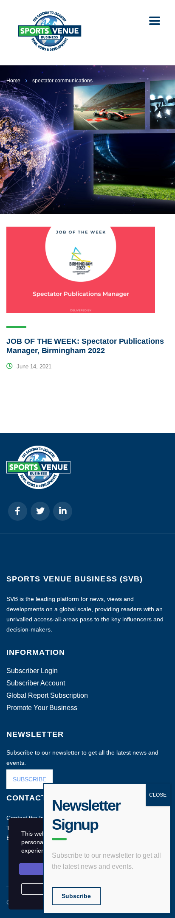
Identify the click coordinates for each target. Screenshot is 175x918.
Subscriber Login (32, 671)
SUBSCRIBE (29, 779)
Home (13, 81)
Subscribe (76, 896)
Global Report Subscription (47, 695)
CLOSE (158, 795)
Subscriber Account (35, 683)
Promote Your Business (41, 708)
